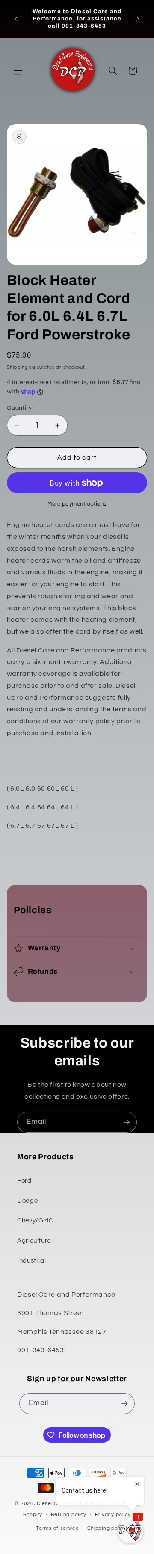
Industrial (31, 1260)
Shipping (17, 367)
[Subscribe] (126, 1122)
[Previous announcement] (16, 18)
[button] (18, 70)
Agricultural (35, 1240)
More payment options (77, 504)
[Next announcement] (137, 18)
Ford (24, 1181)
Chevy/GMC (35, 1220)
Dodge (27, 1201)
